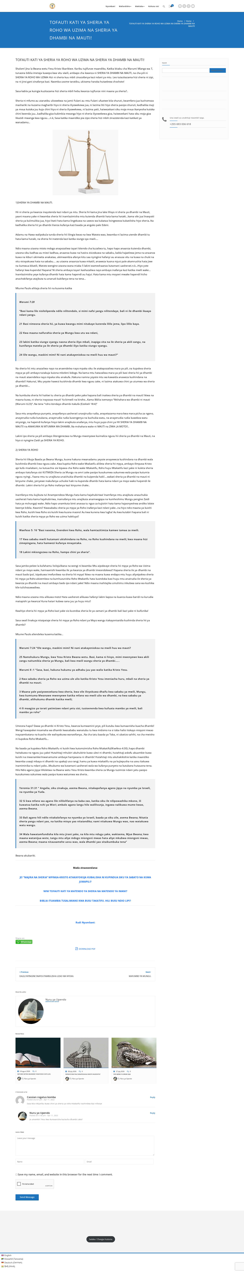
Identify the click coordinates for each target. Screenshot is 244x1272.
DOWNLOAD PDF (86, 949)
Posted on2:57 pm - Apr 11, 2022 (41, 1099)
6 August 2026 (25, 1071)
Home (180, 21)
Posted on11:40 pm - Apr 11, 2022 (43, 1115)
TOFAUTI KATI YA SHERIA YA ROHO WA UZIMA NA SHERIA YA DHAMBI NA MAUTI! (80, 59)
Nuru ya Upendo (30, 1079)
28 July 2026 (72, 1071)
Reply (152, 1097)
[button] (164, 6)
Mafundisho (124, 6)
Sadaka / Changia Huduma (100, 1239)
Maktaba (139, 6)
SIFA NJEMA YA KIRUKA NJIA (122, 1074)
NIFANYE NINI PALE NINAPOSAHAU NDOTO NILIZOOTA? (82, 1074)
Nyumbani (110, 6)
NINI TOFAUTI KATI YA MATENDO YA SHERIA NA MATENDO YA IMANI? (85, 891)
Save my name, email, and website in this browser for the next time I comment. (65, 1174)
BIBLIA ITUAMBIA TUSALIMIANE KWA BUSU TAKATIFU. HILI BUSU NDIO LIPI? (85, 900)
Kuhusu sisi (153, 6)
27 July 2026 (120, 1071)
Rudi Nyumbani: (85, 922)
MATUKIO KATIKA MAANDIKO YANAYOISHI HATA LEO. (34, 1074)
